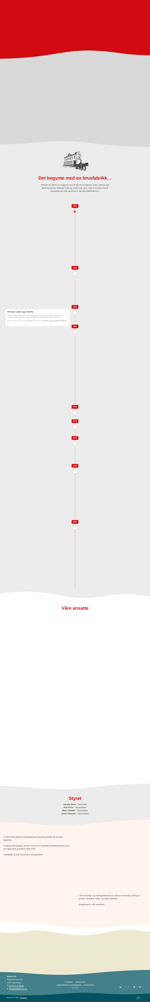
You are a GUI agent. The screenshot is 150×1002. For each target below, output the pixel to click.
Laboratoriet (80, 982)
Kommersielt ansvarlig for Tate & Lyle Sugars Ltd (28, 443)
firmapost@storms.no (18, 989)
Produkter (69, 982)
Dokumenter (89, 985)
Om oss (75, 988)
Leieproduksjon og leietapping (68, 985)
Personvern (23, 997)
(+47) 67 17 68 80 (16, 986)
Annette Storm (86, 516)
